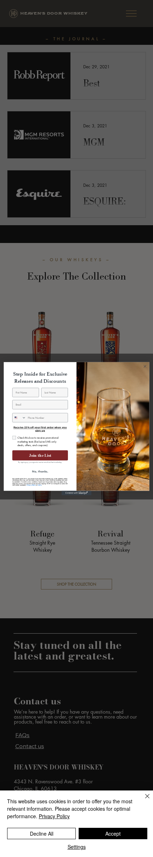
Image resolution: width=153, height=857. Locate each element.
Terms (39, 485)
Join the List (40, 455)
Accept (113, 833)
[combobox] (19, 417)
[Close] (143, 800)
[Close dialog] (145, 366)
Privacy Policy (31, 485)
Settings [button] (77, 846)
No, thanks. (40, 471)
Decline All (41, 833)
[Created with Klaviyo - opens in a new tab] (76, 493)
